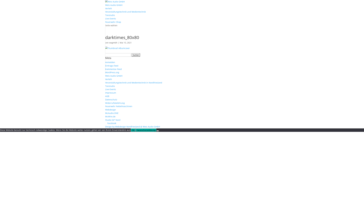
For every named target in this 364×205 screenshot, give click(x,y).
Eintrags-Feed (111, 65)
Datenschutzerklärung (146, 130)
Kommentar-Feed (113, 69)
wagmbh (113, 42)
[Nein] (158, 130)
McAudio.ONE (111, 113)
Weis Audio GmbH (113, 5)
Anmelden (110, 62)
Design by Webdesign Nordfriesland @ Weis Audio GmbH (132, 126)
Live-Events (110, 18)
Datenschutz (111, 99)
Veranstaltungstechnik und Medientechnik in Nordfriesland (133, 82)
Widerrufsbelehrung (115, 103)
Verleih (108, 8)
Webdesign (110, 109)
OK (133, 130)
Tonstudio (110, 15)
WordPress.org (112, 72)
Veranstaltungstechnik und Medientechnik (125, 11)
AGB (107, 96)
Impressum (110, 92)
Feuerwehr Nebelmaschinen (118, 106)
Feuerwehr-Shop (113, 22)
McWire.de (110, 116)
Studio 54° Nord (112, 120)
